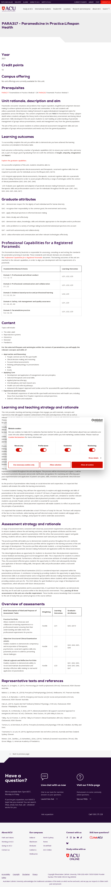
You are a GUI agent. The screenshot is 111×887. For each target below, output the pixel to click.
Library (91, 2)
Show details (93, 458)
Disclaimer (26, 874)
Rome (45, 842)
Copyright (16, 874)
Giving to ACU (35, 2)
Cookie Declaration (16, 437)
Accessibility (6, 874)
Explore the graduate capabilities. (14, 160)
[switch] (43, 450)
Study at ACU (28, 9)
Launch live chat (47, 799)
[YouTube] (78, 837)
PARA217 (5, 92)
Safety (4, 878)
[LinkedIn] (74, 837)
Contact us (106, 2)
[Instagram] (71, 837)
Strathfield (47, 846)
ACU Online (47, 850)
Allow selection (55, 465)
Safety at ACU (46, 2)
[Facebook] (67, 837)
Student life (57, 9)
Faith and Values (7, 2)
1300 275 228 (97, 814)
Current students (80, 2)
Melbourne (33, 854)
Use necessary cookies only (23, 465)
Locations (67, 9)
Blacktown (33, 842)
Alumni (25, 2)
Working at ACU (7, 842)
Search (105, 9)
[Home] (8, 8)
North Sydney (48, 837)
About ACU (97, 9)
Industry (18, 2)
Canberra (32, 850)
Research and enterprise (81, 9)
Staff (97, 2)
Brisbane (32, 846)
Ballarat (32, 837)
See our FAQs (82, 799)
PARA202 (42, 92)
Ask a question (47, 814)
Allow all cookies (87, 465)
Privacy (35, 874)
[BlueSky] (67, 843)
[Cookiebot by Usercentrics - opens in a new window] (93, 420)
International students (43, 9)
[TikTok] (81, 837)
